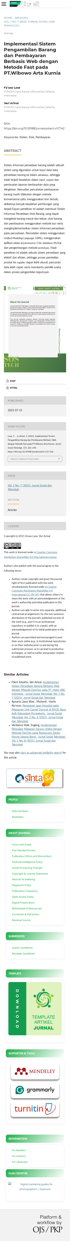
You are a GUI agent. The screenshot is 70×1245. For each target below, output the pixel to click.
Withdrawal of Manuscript (27, 908)
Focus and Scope (21, 844)
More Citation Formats (24, 458)
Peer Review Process (23, 850)
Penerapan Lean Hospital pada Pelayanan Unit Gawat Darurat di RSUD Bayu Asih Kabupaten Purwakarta (39, 710)
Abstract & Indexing (23, 879)
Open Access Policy (23, 896)
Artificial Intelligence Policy (27, 862)
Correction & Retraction (25, 914)
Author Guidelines (22, 947)
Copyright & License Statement (30, 873)
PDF (12, 380)
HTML (13, 387)
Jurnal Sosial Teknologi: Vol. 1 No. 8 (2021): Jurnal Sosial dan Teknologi (39, 741)
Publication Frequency (25, 891)
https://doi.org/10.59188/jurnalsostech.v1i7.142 (34, 128)
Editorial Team (20, 811)
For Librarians (20, 1162)
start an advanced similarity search (41, 753)
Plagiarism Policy (21, 885)
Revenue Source (21, 920)
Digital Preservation (23, 902)
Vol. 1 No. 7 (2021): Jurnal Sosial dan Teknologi (29, 23)
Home (8, 17)
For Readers (19, 1150)
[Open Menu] (4, 4)
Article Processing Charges (27, 868)
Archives (21, 17)
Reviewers (18, 817)
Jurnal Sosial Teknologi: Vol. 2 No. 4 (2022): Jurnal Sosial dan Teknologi (37, 717)
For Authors (19, 1156)
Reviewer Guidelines (23, 953)
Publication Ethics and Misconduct (32, 856)
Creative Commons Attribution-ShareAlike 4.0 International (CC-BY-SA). (34, 591)
